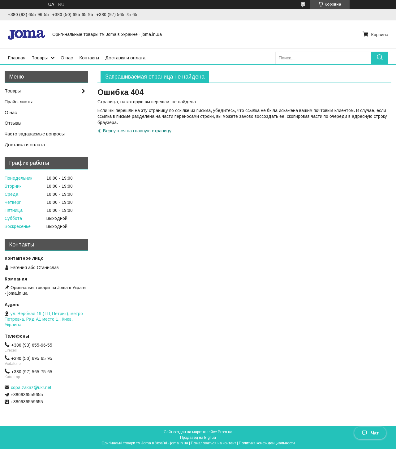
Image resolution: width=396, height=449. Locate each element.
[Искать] (379, 58)
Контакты (89, 57)
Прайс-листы (18, 101)
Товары (40, 57)
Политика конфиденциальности (267, 443)
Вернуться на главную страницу (137, 130)
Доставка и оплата (125, 57)
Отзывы (13, 123)
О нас (67, 57)
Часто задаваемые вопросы (35, 133)
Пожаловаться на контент (213, 443)
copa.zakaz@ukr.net (31, 387)
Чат (375, 432)
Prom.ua (225, 432)
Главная (16, 57)
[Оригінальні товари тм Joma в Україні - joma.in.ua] (26, 34)
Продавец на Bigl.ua (198, 437)
